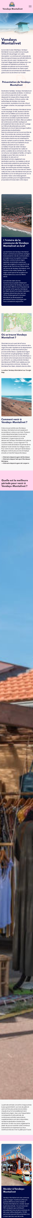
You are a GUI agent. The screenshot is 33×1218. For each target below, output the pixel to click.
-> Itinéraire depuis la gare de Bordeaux (15, 457)
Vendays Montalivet (13, 9)
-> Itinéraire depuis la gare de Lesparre (15, 463)
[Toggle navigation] (30, 6)
